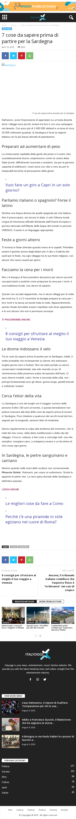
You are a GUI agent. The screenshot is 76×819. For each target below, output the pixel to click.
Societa (6, 771)
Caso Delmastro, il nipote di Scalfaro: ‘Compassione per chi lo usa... (45, 704)
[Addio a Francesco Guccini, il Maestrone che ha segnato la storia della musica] (10, 724)
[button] (70, 17)
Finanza (31, 809)
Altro (4, 777)
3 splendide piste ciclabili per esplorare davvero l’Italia (61, 627)
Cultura (13, 25)
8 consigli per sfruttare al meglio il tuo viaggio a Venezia (19, 578)
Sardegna (23, 547)
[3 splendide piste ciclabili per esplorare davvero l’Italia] (62, 615)
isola (13, 547)
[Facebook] (31, 680)
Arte (10, 809)
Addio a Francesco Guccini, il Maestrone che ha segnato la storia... (46, 721)
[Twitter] (45, 680)
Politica (5, 766)
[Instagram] (38, 680)
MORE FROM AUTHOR (50, 601)
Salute (5, 792)
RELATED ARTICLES (24, 601)
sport (4, 787)
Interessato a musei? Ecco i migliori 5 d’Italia (13, 626)
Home (4, 25)
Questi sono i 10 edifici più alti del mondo (37, 626)
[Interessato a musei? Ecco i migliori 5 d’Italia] (13, 615)
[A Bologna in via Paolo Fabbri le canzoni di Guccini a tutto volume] (10, 741)
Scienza (53, 809)
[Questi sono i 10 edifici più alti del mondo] (38, 615)
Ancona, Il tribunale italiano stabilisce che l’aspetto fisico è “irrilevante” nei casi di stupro (59, 582)
